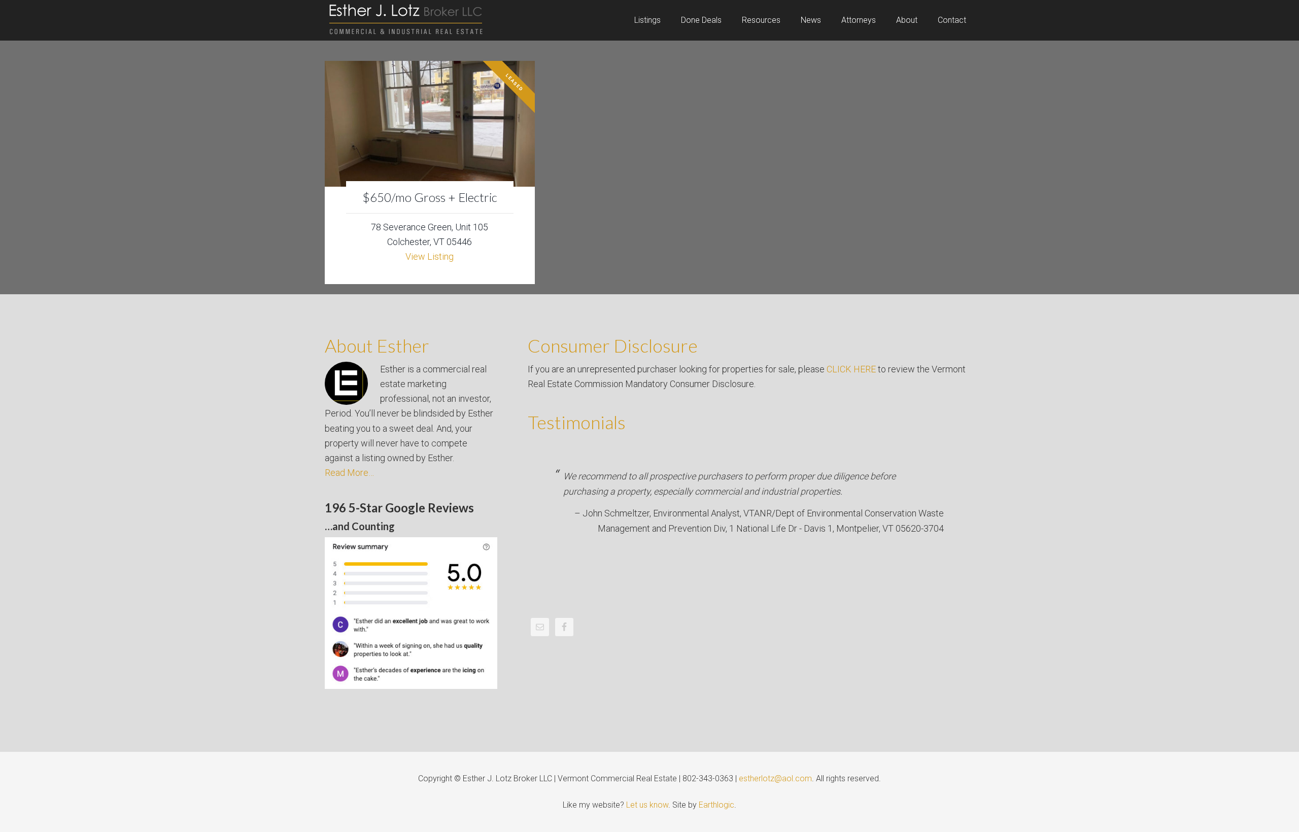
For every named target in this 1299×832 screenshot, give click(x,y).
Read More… (349, 472)
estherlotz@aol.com (775, 778)
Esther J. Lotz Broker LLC (406, 20)
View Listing (429, 256)
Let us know (647, 805)
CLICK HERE (851, 369)
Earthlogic (716, 805)
